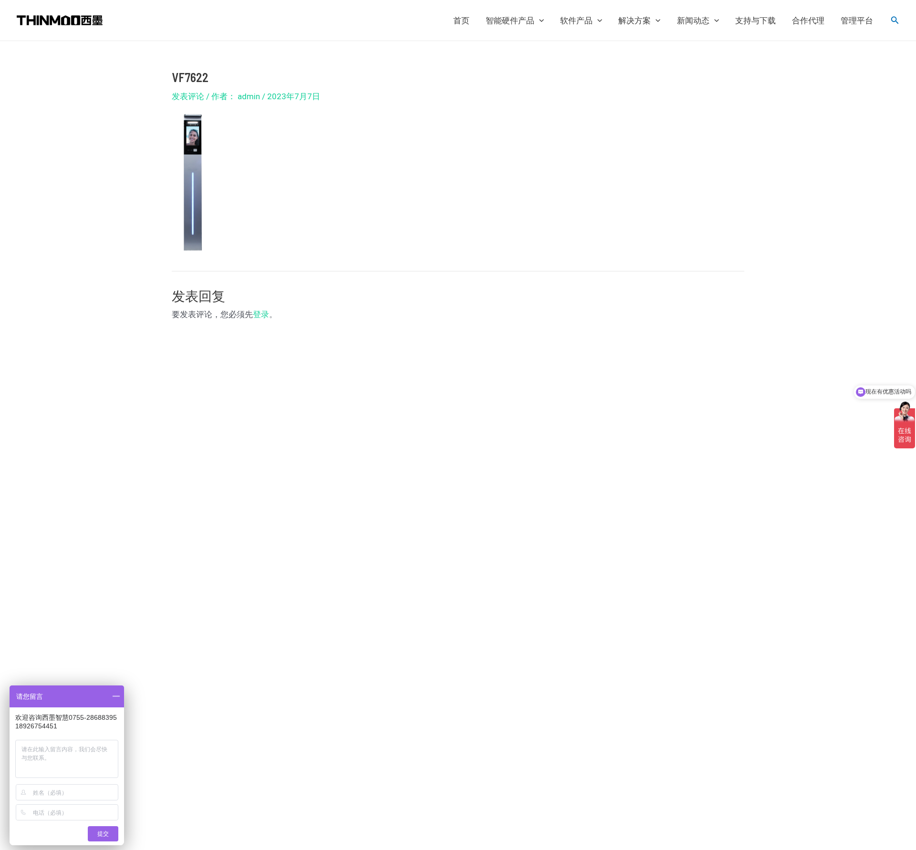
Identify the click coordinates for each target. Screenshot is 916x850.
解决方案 (634, 20)
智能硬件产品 (510, 20)
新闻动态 (693, 20)
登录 (261, 314)
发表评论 (188, 96)
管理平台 (857, 20)
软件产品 (576, 20)
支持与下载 (755, 20)
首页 (461, 20)
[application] (539, 20)
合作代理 (808, 20)
